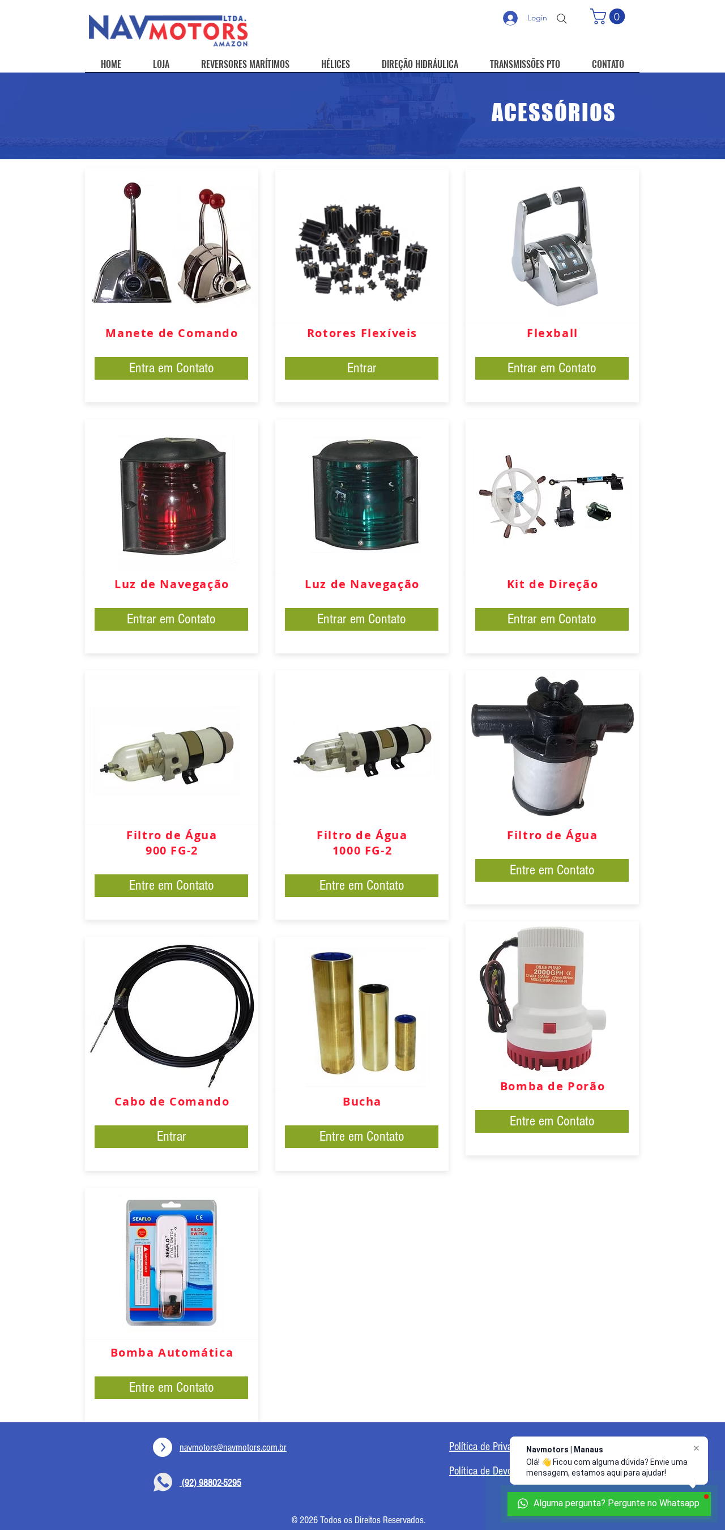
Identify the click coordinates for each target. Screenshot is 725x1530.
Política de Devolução (490, 1471)
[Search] (562, 19)
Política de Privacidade (493, 1446)
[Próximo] (661, 115)
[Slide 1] (362, 131)
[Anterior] (64, 115)
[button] (609, 16)
